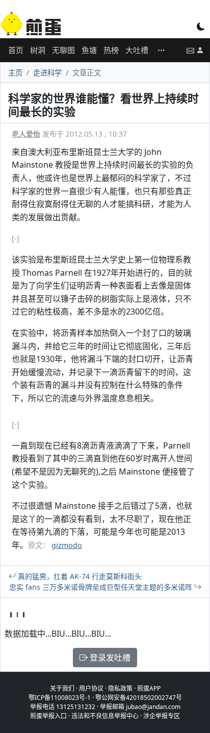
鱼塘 (89, 50)
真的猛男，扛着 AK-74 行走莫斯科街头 (79, 576)
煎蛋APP (149, 688)
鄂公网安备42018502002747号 (138, 697)
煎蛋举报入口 (48, 716)
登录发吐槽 (109, 657)
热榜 (111, 50)
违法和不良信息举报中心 (105, 716)
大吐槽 (136, 50)
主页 (15, 72)
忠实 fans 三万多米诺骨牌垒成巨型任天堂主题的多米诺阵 (101, 587)
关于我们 (62, 688)
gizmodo (66, 545)
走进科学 (47, 72)
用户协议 (91, 688)
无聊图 (63, 50)
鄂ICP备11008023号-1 (60, 697)
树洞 (37, 50)
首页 (15, 50)
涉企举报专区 (161, 716)
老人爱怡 (26, 134)
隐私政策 (120, 688)
